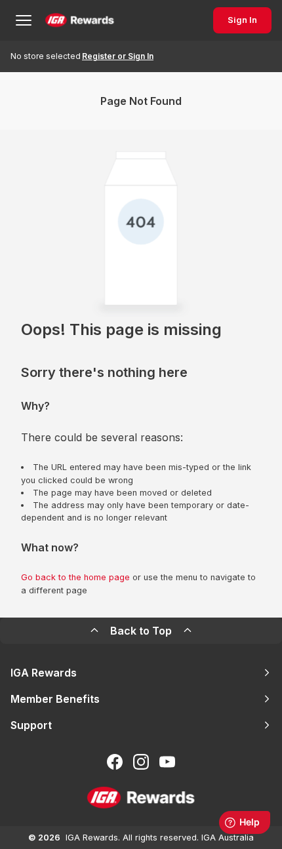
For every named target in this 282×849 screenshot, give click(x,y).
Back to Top (141, 630)
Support (31, 725)
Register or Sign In (117, 56)
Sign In (242, 20)
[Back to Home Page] (79, 20)
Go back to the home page (75, 577)
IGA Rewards (43, 672)
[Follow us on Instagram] (141, 762)
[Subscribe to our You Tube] (167, 762)
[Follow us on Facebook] (115, 762)
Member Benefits (55, 698)
